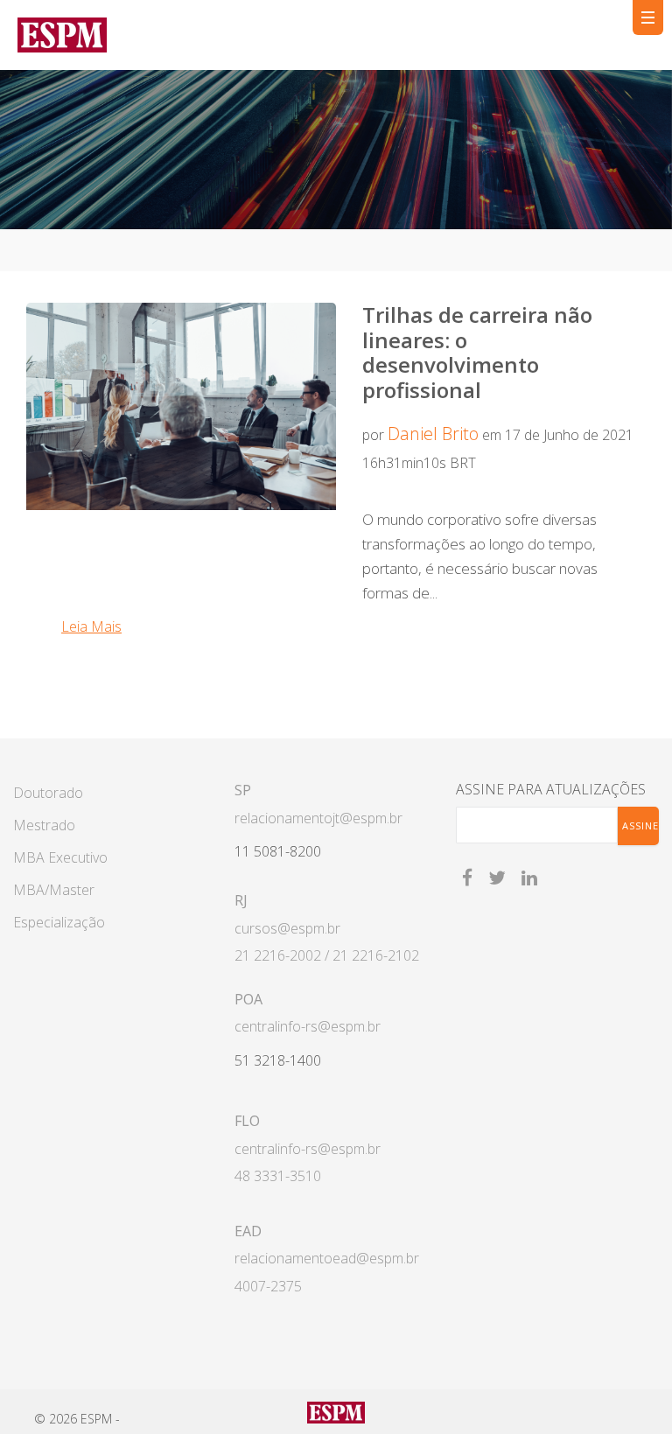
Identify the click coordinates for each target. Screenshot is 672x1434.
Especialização (59, 922)
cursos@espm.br (287, 928)
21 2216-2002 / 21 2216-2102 (326, 955)
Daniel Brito (433, 433)
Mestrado (44, 825)
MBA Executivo (60, 857)
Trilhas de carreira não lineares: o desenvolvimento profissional (477, 352)
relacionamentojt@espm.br (318, 818)
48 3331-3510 (277, 1176)
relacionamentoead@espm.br (326, 1258)
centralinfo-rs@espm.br (307, 1026)
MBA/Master (53, 889)
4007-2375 (268, 1286)
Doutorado (48, 792)
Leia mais (91, 626)
